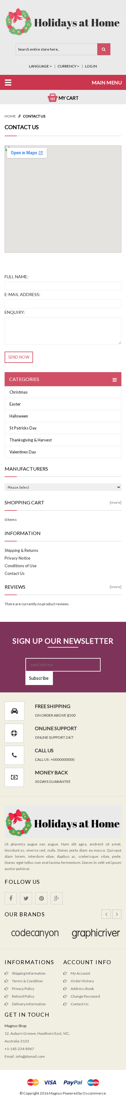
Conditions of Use (20, 565)
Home (10, 116)
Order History (82, 981)
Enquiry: (15, 312)
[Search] (103, 49)
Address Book (82, 988)
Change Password (85, 996)
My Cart (68, 98)
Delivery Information (28, 1004)
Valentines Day (22, 451)
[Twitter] (26, 898)
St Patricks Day (23, 427)
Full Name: (16, 276)
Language (39, 66)
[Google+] (56, 898)
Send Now (18, 357)
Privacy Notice (17, 558)
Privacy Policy (22, 988)
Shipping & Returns (21, 550)
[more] (115, 502)
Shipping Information (28, 973)
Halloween (18, 416)
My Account (80, 973)
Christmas (18, 392)
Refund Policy (22, 996)
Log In (91, 66)
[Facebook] (11, 898)
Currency (67, 66)
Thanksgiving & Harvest (30, 439)
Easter (15, 404)
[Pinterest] (41, 898)
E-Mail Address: (22, 294)
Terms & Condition (27, 981)
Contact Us (34, 116)
